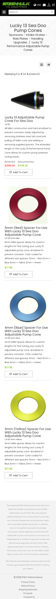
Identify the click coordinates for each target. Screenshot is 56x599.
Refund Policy (28, 585)
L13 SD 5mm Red (26, 233)
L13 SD (24, 121)
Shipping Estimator (28, 589)
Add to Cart (20, 172)
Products (28, 593)
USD (39, 4)
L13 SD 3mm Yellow (28, 434)
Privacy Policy (28, 582)
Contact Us (29, 597)
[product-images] (28, 100)
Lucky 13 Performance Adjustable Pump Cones (28, 46)
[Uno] (16, 5)
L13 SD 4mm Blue (26, 332)
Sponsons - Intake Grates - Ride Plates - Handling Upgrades (28, 38)
